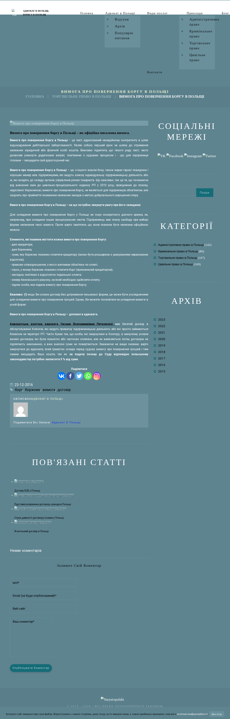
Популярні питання (124, 35)
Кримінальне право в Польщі (178, 251)
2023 (161, 319)
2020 (161, 339)
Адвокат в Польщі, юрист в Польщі (36, 13)
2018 (161, 352)
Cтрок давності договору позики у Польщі (39, 517)
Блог (225, 13)
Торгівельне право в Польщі (81, 96)
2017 (161, 358)
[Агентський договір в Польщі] (33, 522)
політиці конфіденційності (192, 714)
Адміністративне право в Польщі (181, 245)
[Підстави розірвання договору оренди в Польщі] (44, 495)
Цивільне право (197, 57)
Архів (120, 26)
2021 (161, 332)
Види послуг (157, 13)
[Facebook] (70, 376)
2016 (161, 365)
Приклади (195, 13)
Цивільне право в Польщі (175, 264)
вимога (49, 390)
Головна (86, 13)
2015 (161, 371)
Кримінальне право (201, 33)
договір (64, 390)
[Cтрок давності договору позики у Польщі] (40, 508)
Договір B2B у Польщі (27, 490)
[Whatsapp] (88, 376)
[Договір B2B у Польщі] (28, 481)
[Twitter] (79, 376)
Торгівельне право (200, 45)
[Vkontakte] (62, 376)
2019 (161, 345)
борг (19, 390)
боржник (32, 390)
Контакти (154, 72)
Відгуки (122, 19)
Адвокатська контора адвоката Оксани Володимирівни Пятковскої (62, 324)
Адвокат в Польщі (120, 13)
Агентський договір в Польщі (31, 531)
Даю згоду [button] (216, 714)
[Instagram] (97, 376)
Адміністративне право (204, 21)
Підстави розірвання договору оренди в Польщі (42, 504)
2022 (161, 326)
